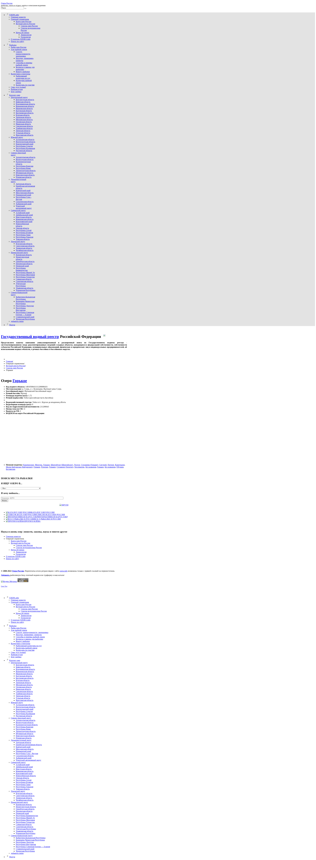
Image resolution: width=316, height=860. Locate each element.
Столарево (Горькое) (89, 465)
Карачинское (28, 465)
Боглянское (10, 469)
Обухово (120, 467)
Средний (103, 465)
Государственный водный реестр (30, 336)
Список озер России (14, 368)
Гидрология (21, 554)
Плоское (44, 467)
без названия (90, 467)
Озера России (6, 3)
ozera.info (64, 571)
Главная (9, 361)
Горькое (20, 380)
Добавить (5, 575)
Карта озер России (18, 541)
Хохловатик (79, 467)
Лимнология (21, 552)
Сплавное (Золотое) (65, 467)
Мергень (38, 465)
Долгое (77, 465)
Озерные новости (13, 536)
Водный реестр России (15, 366)
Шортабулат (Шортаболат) (62, 465)
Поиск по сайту (12, 559)
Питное (111, 465)
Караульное (120, 465)
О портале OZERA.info (15, 556)
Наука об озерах (17, 550)
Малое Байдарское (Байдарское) (19, 467)
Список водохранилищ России (29, 548)
